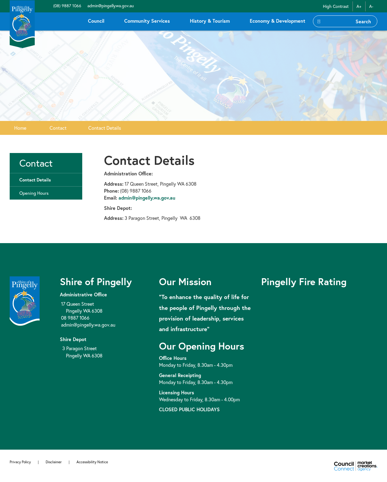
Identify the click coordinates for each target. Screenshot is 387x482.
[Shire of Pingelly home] (22, 24)
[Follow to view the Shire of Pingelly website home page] (25, 302)
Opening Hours (34, 193)
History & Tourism (210, 21)
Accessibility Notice (92, 462)
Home (20, 128)
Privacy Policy (20, 462)
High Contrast (336, 6)
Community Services (147, 21)
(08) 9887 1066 (66, 5)
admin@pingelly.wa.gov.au (110, 5)
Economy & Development (277, 21)
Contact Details (104, 128)
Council (96, 21)
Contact (58, 128)
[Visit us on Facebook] (49, 5)
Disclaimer (54, 462)
